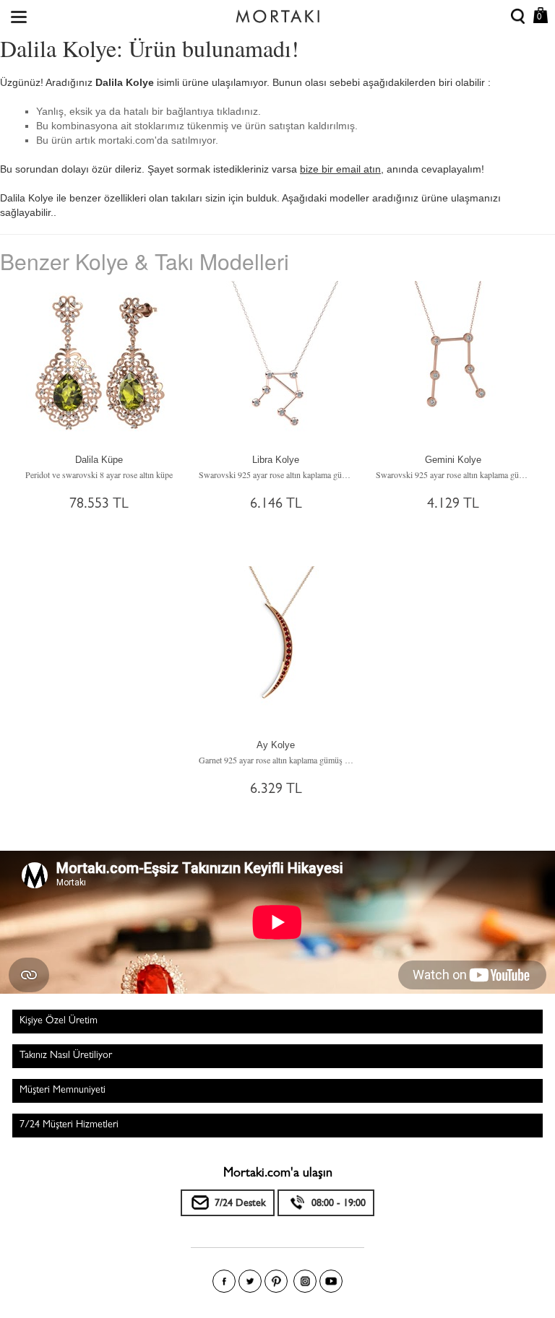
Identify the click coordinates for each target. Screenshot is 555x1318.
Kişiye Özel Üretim (59, 1021)
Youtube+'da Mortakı (331, 1281)
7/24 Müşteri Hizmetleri (69, 1125)
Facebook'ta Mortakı (224, 1281)
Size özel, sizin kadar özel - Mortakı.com (277, 13)
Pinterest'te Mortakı (276, 1281)
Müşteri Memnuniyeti (63, 1090)
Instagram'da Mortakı (305, 1281)
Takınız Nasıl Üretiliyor (66, 1056)
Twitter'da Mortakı (250, 1281)
